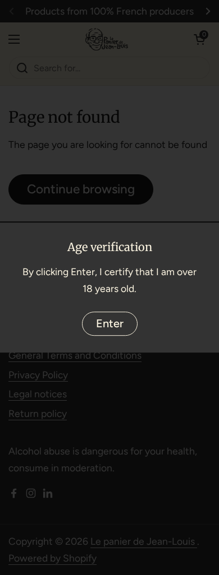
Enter (110, 323)
